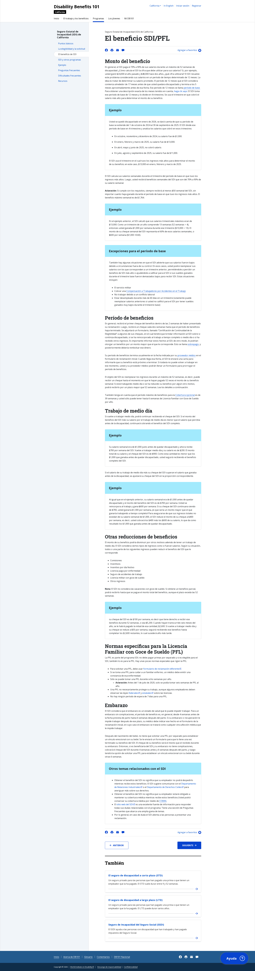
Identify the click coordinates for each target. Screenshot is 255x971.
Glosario (88, 956)
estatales (146, 693)
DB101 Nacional (122, 956)
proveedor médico (187, 355)
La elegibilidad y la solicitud (71, 48)
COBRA (162, 800)
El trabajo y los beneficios (76, 18)
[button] (234, 958)
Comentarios (103, 956)
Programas (98, 18)
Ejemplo (62, 65)
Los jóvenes (114, 18)
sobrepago (193, 344)
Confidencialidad (131, 967)
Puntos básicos (65, 43)
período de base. (192, 87)
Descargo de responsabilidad (109, 967)
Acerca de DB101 (71, 956)
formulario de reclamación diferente (161, 668)
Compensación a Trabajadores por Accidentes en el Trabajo (156, 291)
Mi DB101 (129, 18)
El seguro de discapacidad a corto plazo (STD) (135, 875)
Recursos (62, 81)
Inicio (56, 18)
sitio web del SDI (125, 804)
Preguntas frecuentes (69, 70)
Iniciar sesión (182, 5)
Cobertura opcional (185, 395)
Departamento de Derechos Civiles (164, 787)
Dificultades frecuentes (69, 75)
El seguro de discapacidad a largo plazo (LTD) (135, 900)
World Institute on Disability (81, 967)
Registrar (196, 5)
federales (133, 693)
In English (168, 5)
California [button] (154, 5)
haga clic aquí (180, 91)
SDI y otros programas (69, 59)
